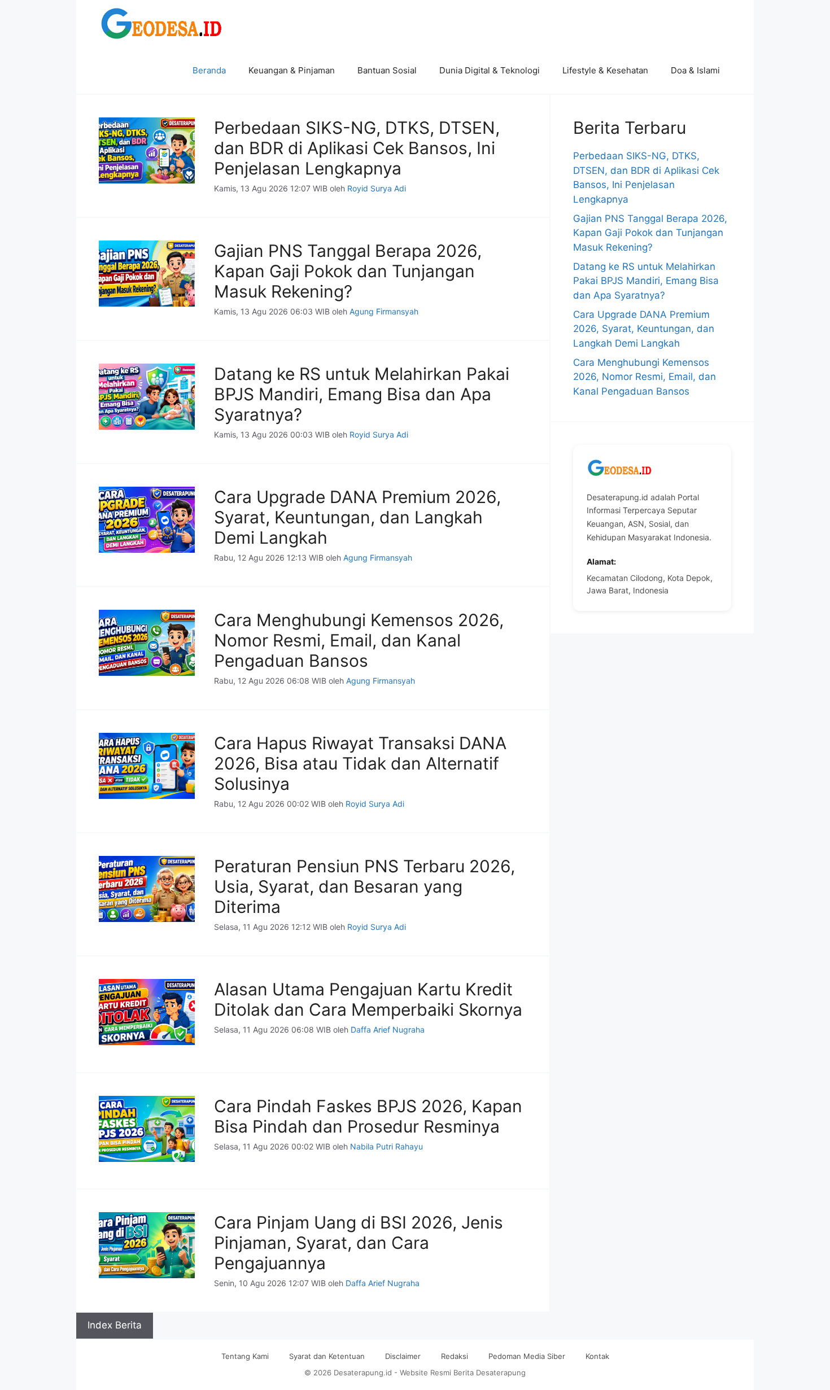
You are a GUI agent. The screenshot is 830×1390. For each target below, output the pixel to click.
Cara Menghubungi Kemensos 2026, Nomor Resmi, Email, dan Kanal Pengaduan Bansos (359, 640)
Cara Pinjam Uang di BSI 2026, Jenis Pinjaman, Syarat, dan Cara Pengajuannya (358, 1242)
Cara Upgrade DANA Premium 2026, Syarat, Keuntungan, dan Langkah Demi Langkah (357, 517)
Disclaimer (403, 1356)
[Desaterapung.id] (163, 23)
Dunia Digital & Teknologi (489, 70)
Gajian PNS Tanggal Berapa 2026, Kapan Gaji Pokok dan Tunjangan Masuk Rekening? (348, 271)
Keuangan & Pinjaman (291, 70)
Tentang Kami (245, 1356)
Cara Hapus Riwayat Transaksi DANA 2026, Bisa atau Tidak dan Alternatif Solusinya (360, 763)
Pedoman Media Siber (526, 1356)
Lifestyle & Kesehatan (605, 70)
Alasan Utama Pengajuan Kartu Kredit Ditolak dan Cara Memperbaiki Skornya (368, 999)
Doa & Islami (695, 70)
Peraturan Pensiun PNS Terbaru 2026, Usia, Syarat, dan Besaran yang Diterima (364, 886)
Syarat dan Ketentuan (327, 1356)
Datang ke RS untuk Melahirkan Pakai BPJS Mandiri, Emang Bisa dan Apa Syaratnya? (361, 394)
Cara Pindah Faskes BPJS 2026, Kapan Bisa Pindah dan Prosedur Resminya (368, 1116)
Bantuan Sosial (387, 70)
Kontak (597, 1356)
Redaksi (454, 1356)
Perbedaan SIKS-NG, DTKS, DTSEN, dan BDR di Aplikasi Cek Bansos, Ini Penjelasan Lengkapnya (357, 147)
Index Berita (115, 1325)
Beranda (209, 70)
